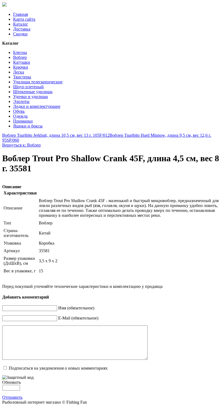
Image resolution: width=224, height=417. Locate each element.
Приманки (23, 121)
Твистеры (22, 77)
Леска (18, 72)
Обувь (19, 111)
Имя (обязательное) (76, 308)
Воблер (20, 57)
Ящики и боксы (28, 126)
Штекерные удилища (32, 91)
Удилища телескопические (38, 82)
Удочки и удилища (30, 96)
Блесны (20, 52)
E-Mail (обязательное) (78, 318)
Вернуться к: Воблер (21, 145)
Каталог (20, 24)
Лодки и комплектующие (36, 106)
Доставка (21, 29)
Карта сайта (24, 19)
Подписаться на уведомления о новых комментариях (58, 368)
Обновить (11, 382)
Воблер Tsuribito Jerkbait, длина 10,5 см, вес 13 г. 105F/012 (56, 135)
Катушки (21, 62)
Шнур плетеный (28, 86)
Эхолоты (21, 101)
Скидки (20, 34)
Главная (20, 14)
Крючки (20, 67)
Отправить (12, 397)
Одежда (20, 116)
